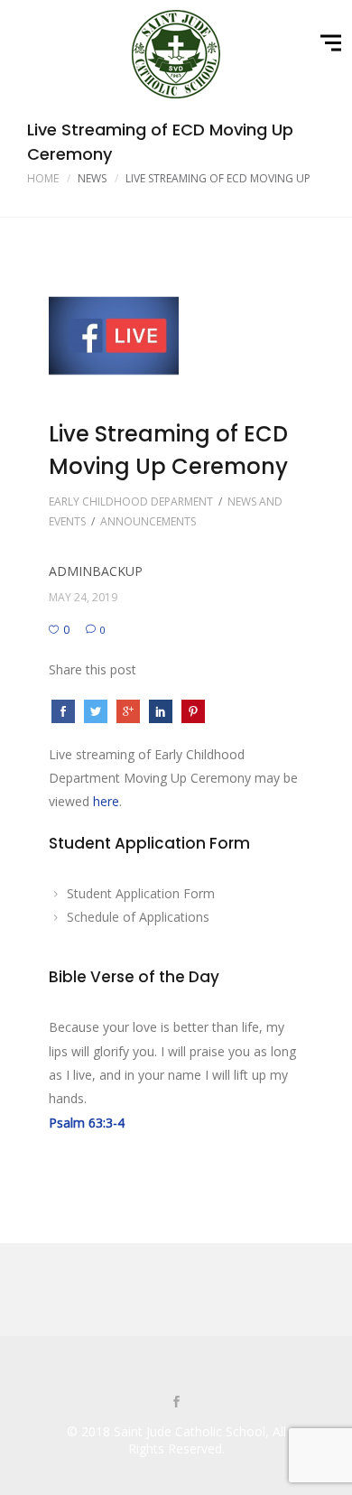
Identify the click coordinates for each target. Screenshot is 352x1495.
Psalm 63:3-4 (87, 1122)
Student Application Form (141, 893)
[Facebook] (176, 1403)
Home (43, 178)
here (106, 801)
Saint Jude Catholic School (189, 1431)
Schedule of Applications (138, 916)
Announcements (148, 521)
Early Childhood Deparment (131, 501)
